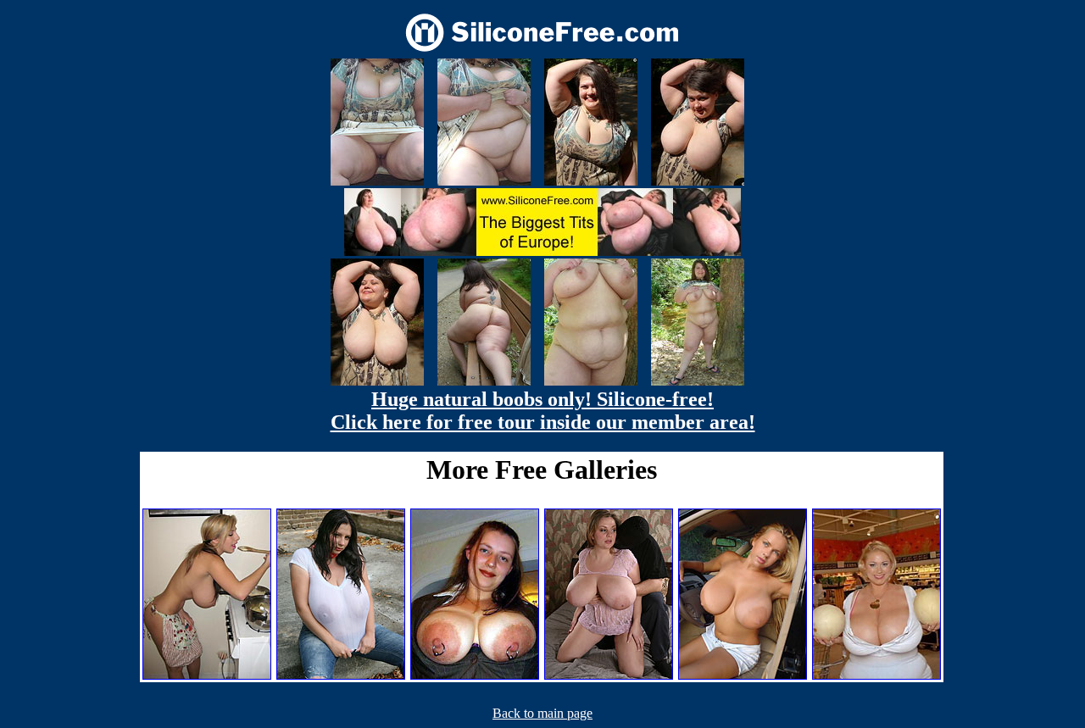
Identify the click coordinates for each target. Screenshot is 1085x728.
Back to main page (542, 713)
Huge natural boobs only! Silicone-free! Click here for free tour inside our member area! (543, 410)
